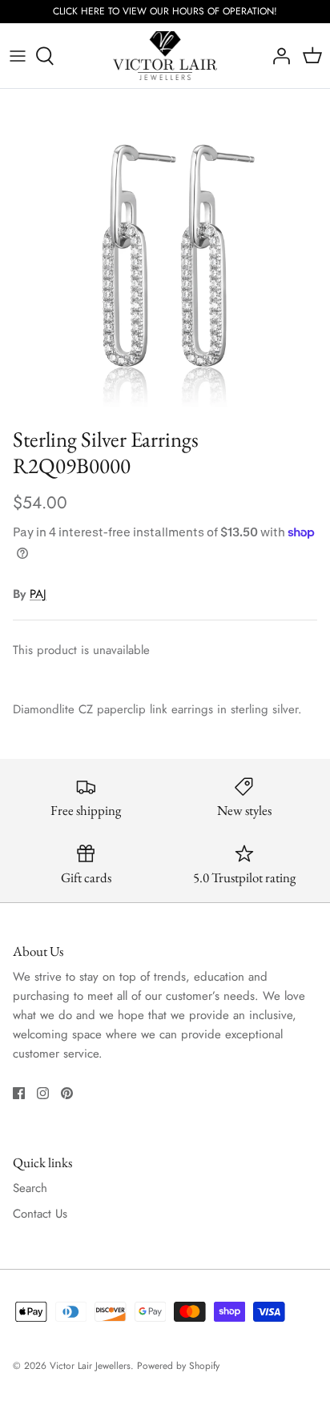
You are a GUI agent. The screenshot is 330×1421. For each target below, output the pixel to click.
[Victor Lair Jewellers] (165, 56)
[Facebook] (19, 1093)
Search (30, 1188)
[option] (165, 254)
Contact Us (40, 1213)
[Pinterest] (67, 1093)
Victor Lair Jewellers (90, 1366)
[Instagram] (43, 1093)
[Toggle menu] (17, 56)
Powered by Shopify (178, 1366)
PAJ (38, 594)
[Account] (277, 56)
